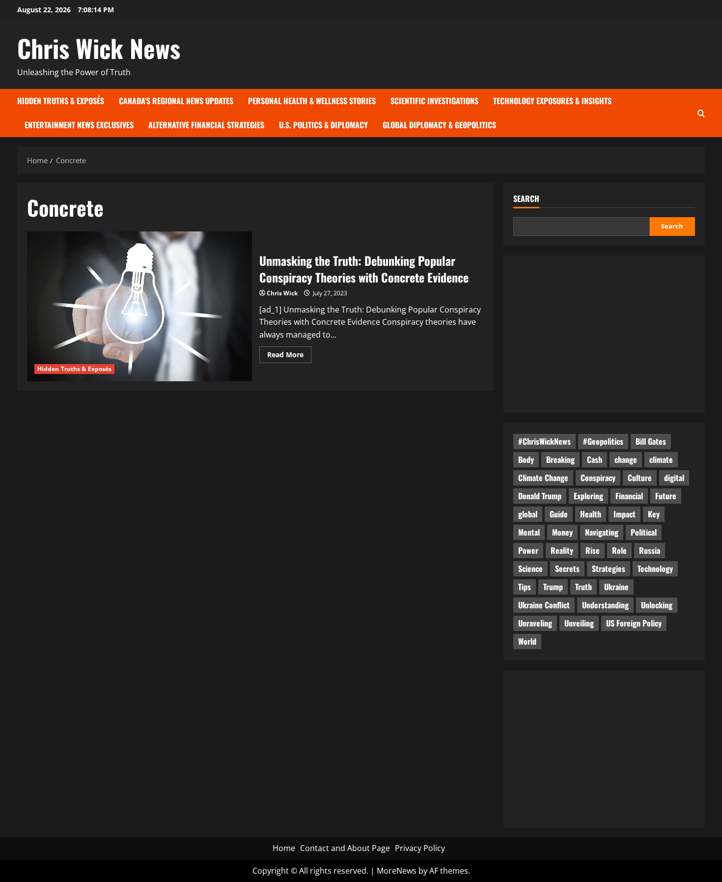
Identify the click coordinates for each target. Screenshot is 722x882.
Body (526, 459)
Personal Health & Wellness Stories (312, 101)
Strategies (608, 568)
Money (562, 532)
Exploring (588, 496)
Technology (655, 568)
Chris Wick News (98, 47)
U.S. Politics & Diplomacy (323, 125)
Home (284, 848)
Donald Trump (539, 496)
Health (590, 514)
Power (528, 550)
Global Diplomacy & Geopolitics (439, 125)
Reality (562, 550)
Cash (594, 459)
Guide (559, 514)
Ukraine (616, 587)
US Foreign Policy (634, 623)
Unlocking (656, 605)
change (625, 459)
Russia (649, 550)
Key (654, 514)
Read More (289, 356)
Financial (629, 496)
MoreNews (397, 870)
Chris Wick (282, 293)
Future (665, 496)
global (527, 514)
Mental (529, 532)
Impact (624, 514)
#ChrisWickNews (544, 441)
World (527, 641)
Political (644, 532)
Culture (640, 478)
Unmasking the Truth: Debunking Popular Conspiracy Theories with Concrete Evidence (139, 306)
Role (619, 550)
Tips (524, 587)
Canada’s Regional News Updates (176, 101)
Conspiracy (598, 478)
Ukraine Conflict (544, 605)
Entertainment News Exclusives (79, 125)
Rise (592, 550)
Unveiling (579, 623)
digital (674, 478)
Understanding (605, 605)
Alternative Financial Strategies (206, 125)
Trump (553, 587)
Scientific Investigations (434, 101)
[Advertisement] (604, 334)
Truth (583, 587)
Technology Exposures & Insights (552, 101)
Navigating (601, 532)
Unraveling (535, 623)
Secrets (567, 568)
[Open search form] (701, 112)
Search (526, 198)
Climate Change (543, 478)
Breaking (560, 459)
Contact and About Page (345, 848)
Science (530, 568)
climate (661, 459)
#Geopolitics (603, 441)
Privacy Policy (420, 848)
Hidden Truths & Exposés (60, 101)
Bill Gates (651, 441)
